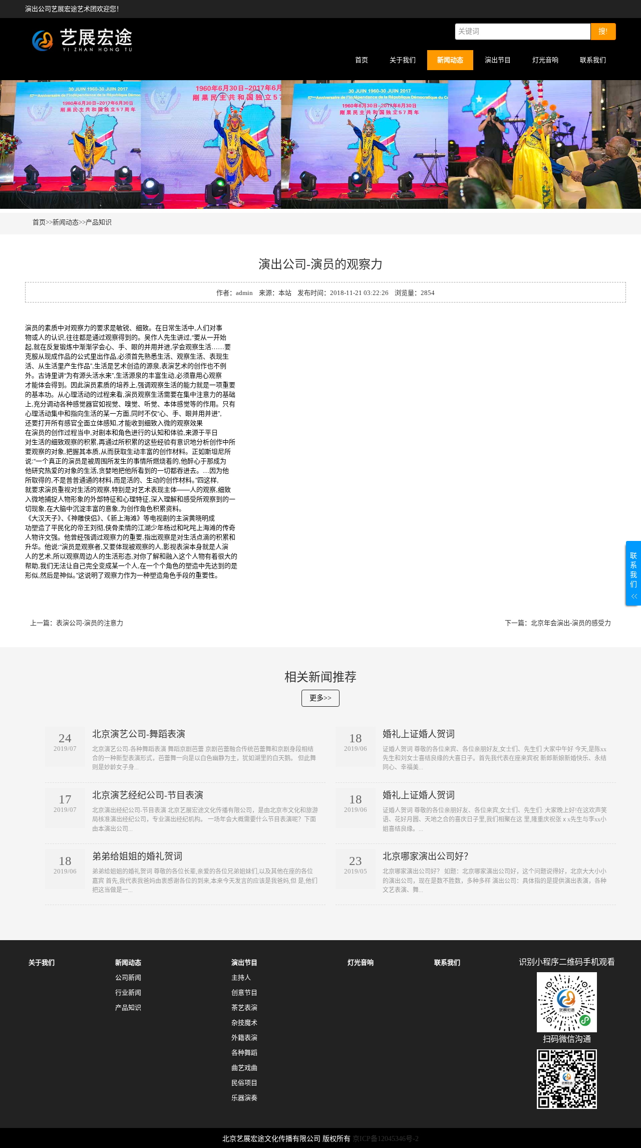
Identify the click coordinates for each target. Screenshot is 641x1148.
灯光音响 (545, 60)
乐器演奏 (244, 1097)
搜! (603, 31)
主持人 (241, 977)
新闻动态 (450, 60)
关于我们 (403, 60)
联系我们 (593, 60)
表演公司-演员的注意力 (89, 623)
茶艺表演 (244, 1007)
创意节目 (244, 992)
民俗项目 (244, 1082)
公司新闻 (128, 977)
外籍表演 (244, 1037)
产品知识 (99, 222)
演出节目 (498, 60)
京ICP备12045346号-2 (386, 1138)
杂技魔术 (244, 1022)
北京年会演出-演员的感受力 (571, 623)
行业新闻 (128, 992)
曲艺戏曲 (244, 1067)
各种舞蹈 (244, 1052)
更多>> (320, 698)
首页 (361, 60)
